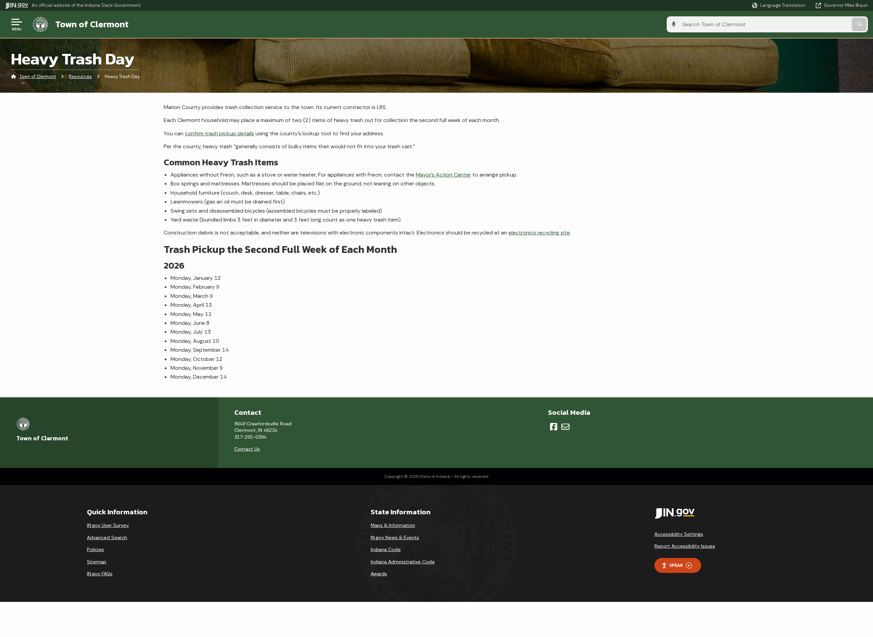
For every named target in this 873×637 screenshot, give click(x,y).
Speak (676, 565)
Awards (379, 574)
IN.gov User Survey (108, 525)
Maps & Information (393, 525)
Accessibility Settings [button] (678, 534)
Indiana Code (386, 549)
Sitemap (96, 562)
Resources (80, 76)
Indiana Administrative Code (403, 562)
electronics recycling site (539, 232)
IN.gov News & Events (395, 537)
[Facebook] (553, 427)
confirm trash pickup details (219, 133)
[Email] (565, 427)
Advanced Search (107, 537)
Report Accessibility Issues (684, 546)
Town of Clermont (92, 24)
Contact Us (247, 449)
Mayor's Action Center (443, 174)
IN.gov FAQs (100, 574)
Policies (95, 549)
